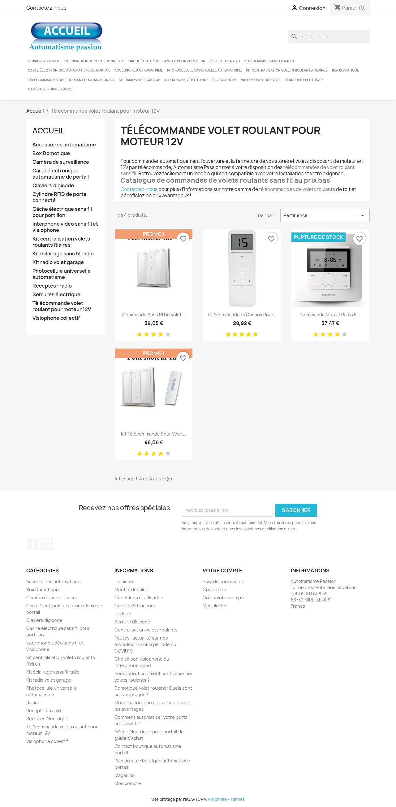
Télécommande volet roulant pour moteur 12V (71, 80)
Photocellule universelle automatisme (204, 70)
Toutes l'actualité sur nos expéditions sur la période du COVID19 (145, 644)
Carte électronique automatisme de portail (69, 70)
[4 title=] (161, 334)
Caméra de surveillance (50, 89)
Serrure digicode (132, 622)
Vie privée (217, 799)
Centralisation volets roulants (146, 630)
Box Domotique (345, 70)
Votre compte (222, 570)
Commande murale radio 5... (330, 315)
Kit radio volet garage (139, 80)
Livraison (123, 581)
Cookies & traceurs (134, 606)
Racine (33, 702)
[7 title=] (246, 334)
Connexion (214, 589)
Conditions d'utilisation (138, 598)
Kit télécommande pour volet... (154, 434)
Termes (237, 799)
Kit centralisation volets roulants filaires (287, 70)
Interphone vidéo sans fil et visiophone (200, 80)
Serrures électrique (304, 80)
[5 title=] (168, 334)
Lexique (122, 614)
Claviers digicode (44, 61)
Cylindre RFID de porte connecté (94, 61)
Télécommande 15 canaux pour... (242, 315)
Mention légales (131, 589)
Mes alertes (215, 606)
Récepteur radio (224, 61)
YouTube (47, 544)
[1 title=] (139, 334)
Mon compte (127, 783)
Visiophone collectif (260, 80)
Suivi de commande (223, 581)
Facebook (33, 544)
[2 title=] (147, 334)
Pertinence (325, 215)
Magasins (124, 775)
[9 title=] (253, 334)
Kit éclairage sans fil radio (269, 61)
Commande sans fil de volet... (153, 315)
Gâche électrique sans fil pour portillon (166, 61)
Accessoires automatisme (138, 70)
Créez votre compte (224, 598)
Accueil (48, 130)
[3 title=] (154, 334)
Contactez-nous (46, 7)
